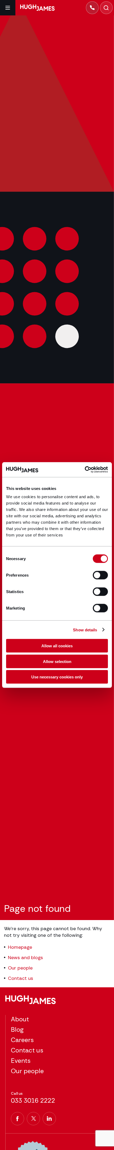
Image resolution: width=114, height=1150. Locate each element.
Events (20, 1060)
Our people (20, 968)
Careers (22, 1040)
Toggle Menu (7, 7)
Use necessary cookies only (57, 677)
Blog (17, 1029)
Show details (85, 629)
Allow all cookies (57, 646)
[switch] (100, 575)
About (20, 1019)
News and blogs (25, 957)
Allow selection (57, 661)
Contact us (20, 978)
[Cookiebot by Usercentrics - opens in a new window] (85, 469)
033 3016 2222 (33, 1100)
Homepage (20, 947)
